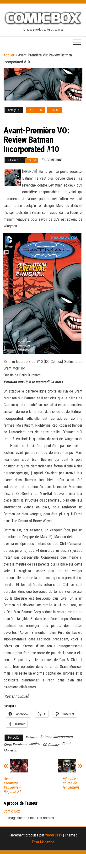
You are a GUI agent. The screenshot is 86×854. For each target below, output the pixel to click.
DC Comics (51, 744)
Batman (31, 737)
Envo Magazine (43, 842)
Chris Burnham (15, 744)
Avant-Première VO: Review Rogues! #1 (12, 785)
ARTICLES (36, 110)
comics (34, 743)
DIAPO (54, 110)
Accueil (9, 55)
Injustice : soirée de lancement (71, 783)
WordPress (53, 835)
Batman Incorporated (56, 737)
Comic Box (54, 160)
